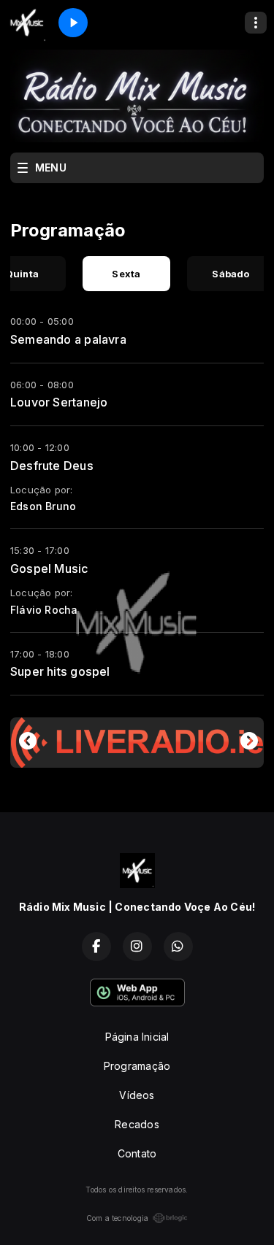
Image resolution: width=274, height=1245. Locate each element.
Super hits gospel (60, 671)
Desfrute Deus (52, 465)
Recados (137, 1124)
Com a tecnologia (117, 1218)
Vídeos (136, 1095)
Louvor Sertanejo (58, 402)
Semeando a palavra (68, 339)
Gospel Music (49, 568)
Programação (137, 1066)
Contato (137, 1153)
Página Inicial (137, 1036)
